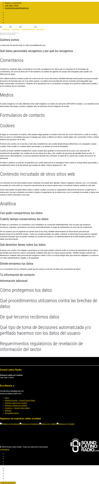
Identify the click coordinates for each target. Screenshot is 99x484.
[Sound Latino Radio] (22, 29)
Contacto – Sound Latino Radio (17, 408)
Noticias (8, 410)
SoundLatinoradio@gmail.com (17, 8)
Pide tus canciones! (8, 483)
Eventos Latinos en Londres (16, 403)
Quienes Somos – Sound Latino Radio (20, 400)
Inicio (7, 398)
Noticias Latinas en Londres (16, 405)
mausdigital (4, 449)
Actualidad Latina (11, 413)
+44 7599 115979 (11, 5)
